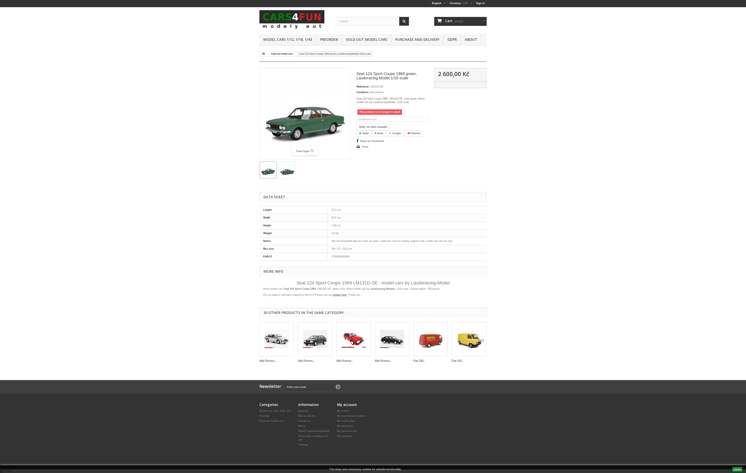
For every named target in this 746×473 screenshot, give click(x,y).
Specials (303, 410)
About (471, 39)
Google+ (396, 133)
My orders (343, 410)
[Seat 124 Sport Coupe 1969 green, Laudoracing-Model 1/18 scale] (268, 170)
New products (306, 415)
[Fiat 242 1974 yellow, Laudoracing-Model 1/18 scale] (469, 339)
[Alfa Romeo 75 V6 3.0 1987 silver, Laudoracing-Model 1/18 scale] (276, 339)
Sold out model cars (366, 39)
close (737, 469)
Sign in (480, 3)
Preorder (329, 39)
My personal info (347, 431)
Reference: (362, 86)
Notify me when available (373, 126)
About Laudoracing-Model (313, 431)
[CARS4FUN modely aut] (295, 19)
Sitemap (303, 444)
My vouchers (344, 436)
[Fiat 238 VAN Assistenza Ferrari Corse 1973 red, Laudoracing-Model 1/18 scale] (430, 339)
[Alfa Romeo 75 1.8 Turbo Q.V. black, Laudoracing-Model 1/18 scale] (392, 339)
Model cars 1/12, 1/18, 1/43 (287, 39)
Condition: (362, 92)
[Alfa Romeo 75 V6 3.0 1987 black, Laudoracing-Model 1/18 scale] (315, 339)
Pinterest (415, 133)
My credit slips (346, 421)
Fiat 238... (419, 360)
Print (365, 146)
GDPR (452, 39)
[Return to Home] (263, 54)
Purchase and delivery (417, 39)
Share (379, 133)
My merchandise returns (351, 415)
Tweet (365, 133)
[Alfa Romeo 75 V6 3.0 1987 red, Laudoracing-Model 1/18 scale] (353, 339)
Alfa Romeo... (268, 360)
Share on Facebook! (372, 141)
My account (347, 404)
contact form (340, 294)
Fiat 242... (458, 360)
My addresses (345, 426)
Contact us (304, 421)
